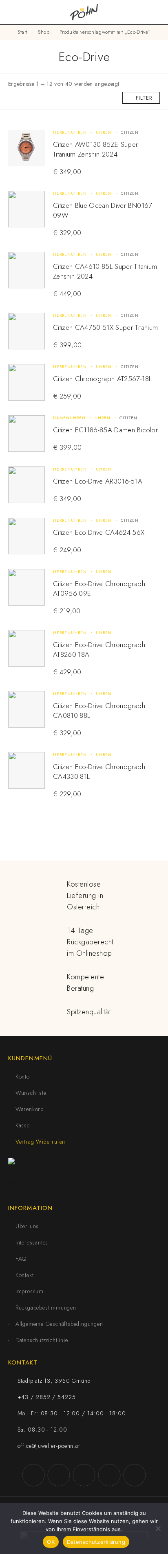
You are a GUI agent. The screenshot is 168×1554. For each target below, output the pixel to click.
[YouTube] (84, 1475)
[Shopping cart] (156, 12)
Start (23, 32)
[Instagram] (58, 1475)
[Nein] (158, 1528)
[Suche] (143, 12)
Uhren (104, 132)
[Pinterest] (134, 1475)
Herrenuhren (70, 132)
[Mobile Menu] (16, 12)
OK (51, 1542)
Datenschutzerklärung (96, 1542)
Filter (144, 98)
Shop (43, 32)
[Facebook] (33, 1475)
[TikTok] (109, 1475)
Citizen (130, 132)
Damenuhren (69, 418)
